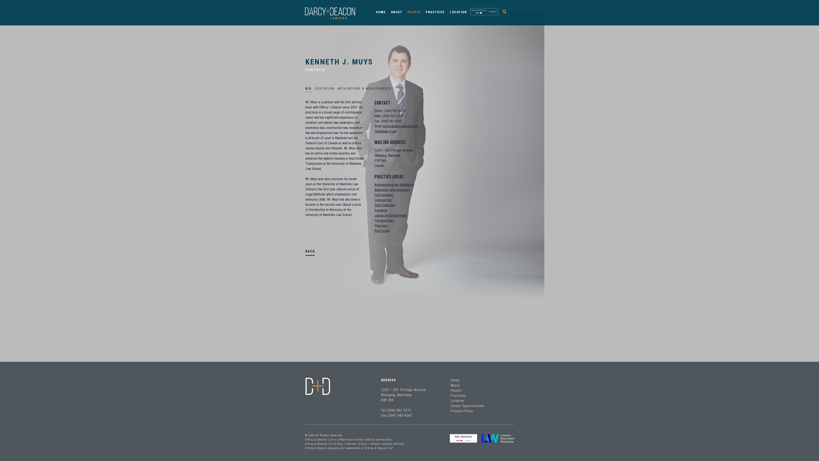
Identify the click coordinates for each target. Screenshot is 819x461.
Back (310, 251)
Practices (435, 12)
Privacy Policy (462, 411)
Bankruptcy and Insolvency (392, 190)
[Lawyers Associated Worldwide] (498, 438)
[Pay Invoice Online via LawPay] (484, 11)
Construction (383, 200)
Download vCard (385, 131)
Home (381, 12)
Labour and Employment (391, 215)
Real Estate (382, 231)
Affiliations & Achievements (365, 88)
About (396, 12)
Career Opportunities (467, 406)
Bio (308, 88)
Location (458, 12)
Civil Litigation (384, 195)
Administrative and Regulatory (394, 185)
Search (504, 12)
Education (324, 88)
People (414, 12)
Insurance (381, 210)
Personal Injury (384, 221)
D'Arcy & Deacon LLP (317, 386)
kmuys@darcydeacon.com (400, 126)
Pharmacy (381, 226)
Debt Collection (385, 205)
